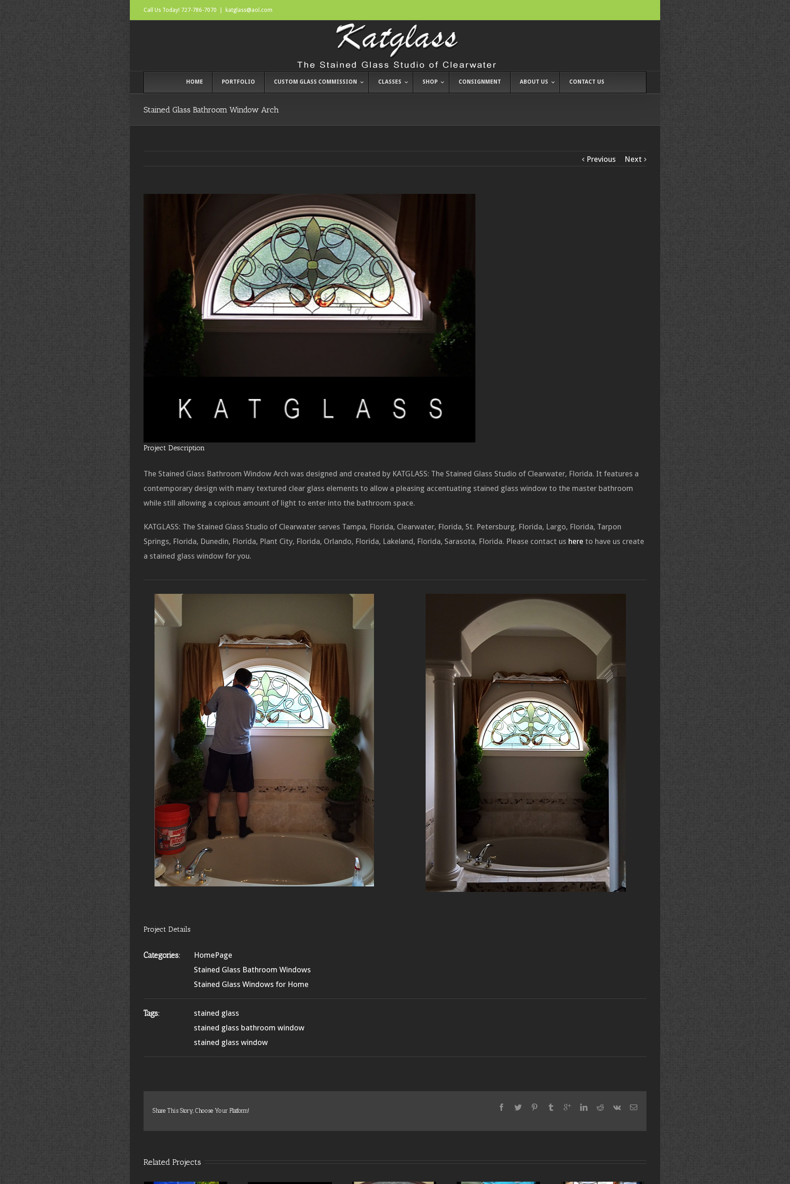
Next (633, 159)
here (575, 541)
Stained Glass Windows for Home (251, 984)
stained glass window (231, 1042)
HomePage (213, 955)
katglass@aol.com (248, 10)
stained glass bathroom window (249, 1027)
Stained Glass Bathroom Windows (252, 969)
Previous (601, 159)
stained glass (216, 1013)
